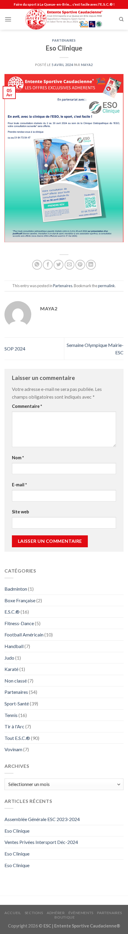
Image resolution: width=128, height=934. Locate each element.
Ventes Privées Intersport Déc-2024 (41, 842)
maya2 (87, 65)
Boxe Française (19, 600)
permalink (106, 285)
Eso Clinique (16, 831)
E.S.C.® (12, 611)
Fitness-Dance (19, 623)
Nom (18, 457)
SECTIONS (34, 913)
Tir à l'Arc (14, 726)
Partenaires (64, 40)
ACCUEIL (12, 913)
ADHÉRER (56, 913)
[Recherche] (121, 19)
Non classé (15, 680)
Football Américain (23, 634)
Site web (20, 511)
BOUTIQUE (64, 917)
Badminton (15, 589)
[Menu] (8, 19)
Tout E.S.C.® (17, 738)
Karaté (11, 669)
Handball (14, 646)
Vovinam (13, 749)
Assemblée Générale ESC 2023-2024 (42, 819)
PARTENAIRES (109, 913)
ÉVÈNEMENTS (80, 913)
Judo (9, 658)
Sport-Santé (16, 703)
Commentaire (27, 406)
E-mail (19, 484)
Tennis (11, 715)
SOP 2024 (14, 348)
